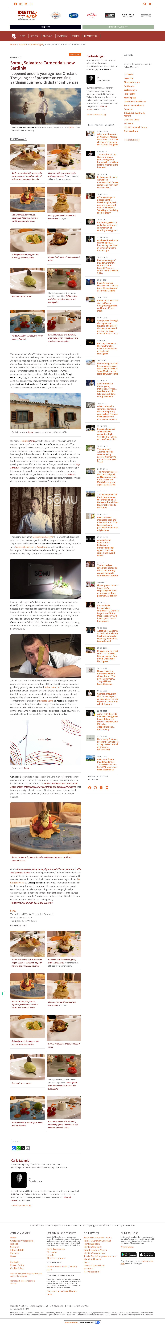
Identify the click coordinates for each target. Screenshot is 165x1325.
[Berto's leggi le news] (128, 15)
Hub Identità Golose (118, 27)
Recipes (34, 36)
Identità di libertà (92, 1259)
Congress (45, 27)
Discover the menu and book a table (62, 1293)
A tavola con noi (92, 1271)
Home (13, 44)
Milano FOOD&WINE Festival (98, 1237)
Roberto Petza (52, 687)
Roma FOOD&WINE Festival (97, 1240)
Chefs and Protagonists (21, 1240)
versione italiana (75, 54)
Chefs (22, 36)
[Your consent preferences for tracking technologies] (2, 993)
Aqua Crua (42, 547)
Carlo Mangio (36, 44)
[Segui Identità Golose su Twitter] (26, 4)
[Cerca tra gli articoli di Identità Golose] (145, 4)
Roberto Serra (46, 700)
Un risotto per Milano (94, 1265)
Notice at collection (71, 1322)
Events (75, 36)
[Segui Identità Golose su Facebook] (15, 4)
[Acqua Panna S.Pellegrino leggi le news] (56, 15)
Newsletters (90, 36)
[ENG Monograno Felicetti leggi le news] (146, 15)
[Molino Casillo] (92, 15)
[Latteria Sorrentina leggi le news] (74, 15)
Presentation (127, 1247)
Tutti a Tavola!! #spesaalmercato (100, 1256)
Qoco (86, 1262)
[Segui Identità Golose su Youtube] (31, 4)
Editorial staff (17, 1250)
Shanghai (88, 1268)
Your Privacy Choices (87, 1322)
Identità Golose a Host (95, 1253)
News (13, 1256)
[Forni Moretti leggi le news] (110, 15)
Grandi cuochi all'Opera (95, 1250)
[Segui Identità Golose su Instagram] (21, 4)
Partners (62, 36)
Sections (47, 36)
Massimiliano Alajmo (43, 537)
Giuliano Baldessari (24, 547)
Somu (71, 127)
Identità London (92, 1244)
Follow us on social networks (98, 778)
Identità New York (92, 1247)
